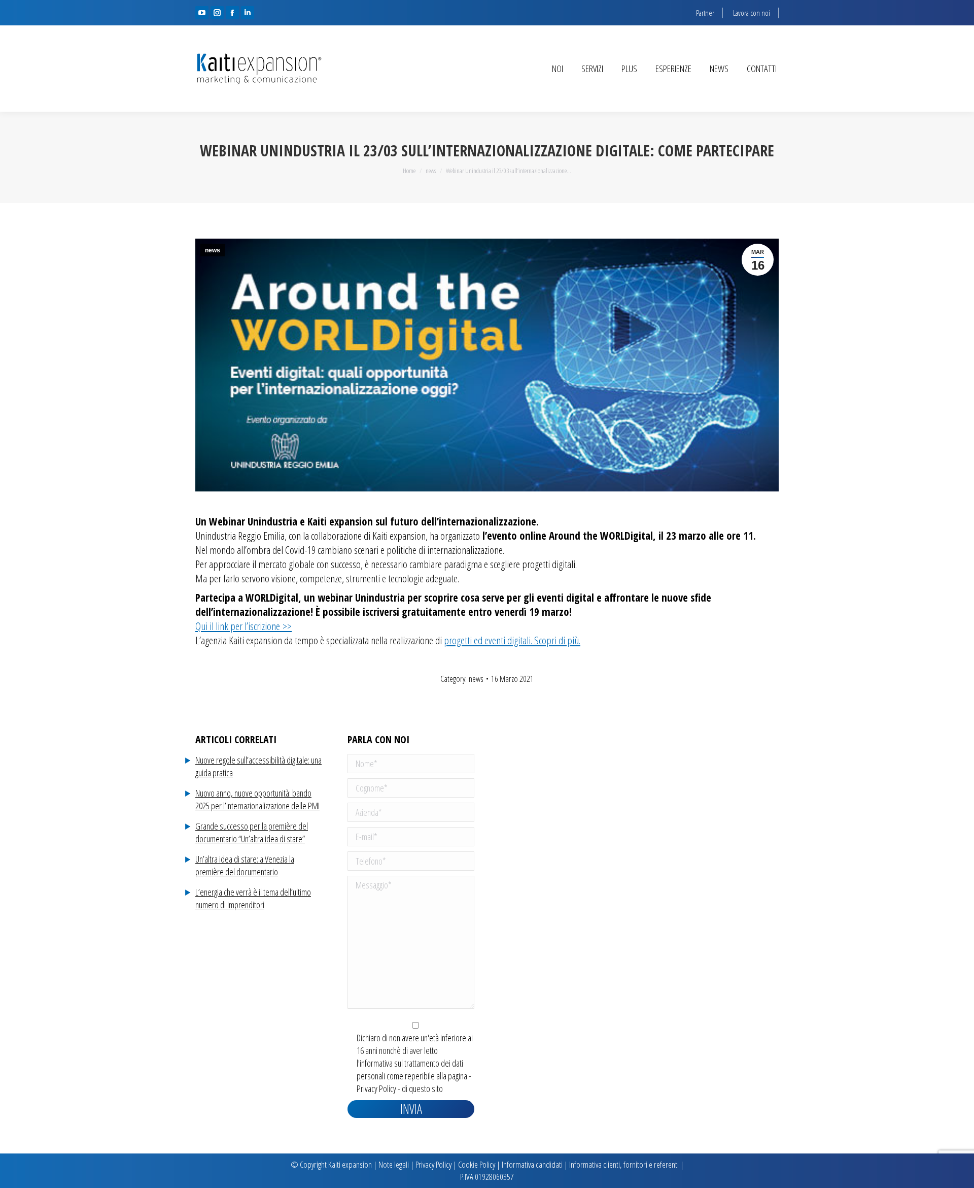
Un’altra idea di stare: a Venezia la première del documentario (244, 865)
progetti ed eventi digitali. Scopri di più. (512, 640)
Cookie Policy (476, 1164)
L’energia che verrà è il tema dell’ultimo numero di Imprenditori (253, 898)
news (212, 250)
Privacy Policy (376, 1088)
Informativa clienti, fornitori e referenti (624, 1164)
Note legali (393, 1164)
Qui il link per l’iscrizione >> (243, 626)
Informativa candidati (532, 1164)
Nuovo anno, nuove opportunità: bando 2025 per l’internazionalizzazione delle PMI (257, 799)
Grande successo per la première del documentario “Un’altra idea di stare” (251, 832)
